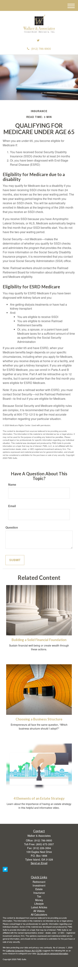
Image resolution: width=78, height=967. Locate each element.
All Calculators (39, 914)
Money (39, 900)
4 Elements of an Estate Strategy (39, 798)
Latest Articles (39, 907)
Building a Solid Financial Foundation (39, 640)
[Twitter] (38, 40)
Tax (39, 896)
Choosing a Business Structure (39, 719)
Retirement (39, 882)
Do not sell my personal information (52, 953)
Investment (39, 885)
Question (11, 527)
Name (12, 485)
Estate (39, 889)
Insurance (39, 893)
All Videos (39, 911)
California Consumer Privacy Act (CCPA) (24, 950)
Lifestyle (39, 903)
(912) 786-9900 (41, 49)
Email (12, 506)
